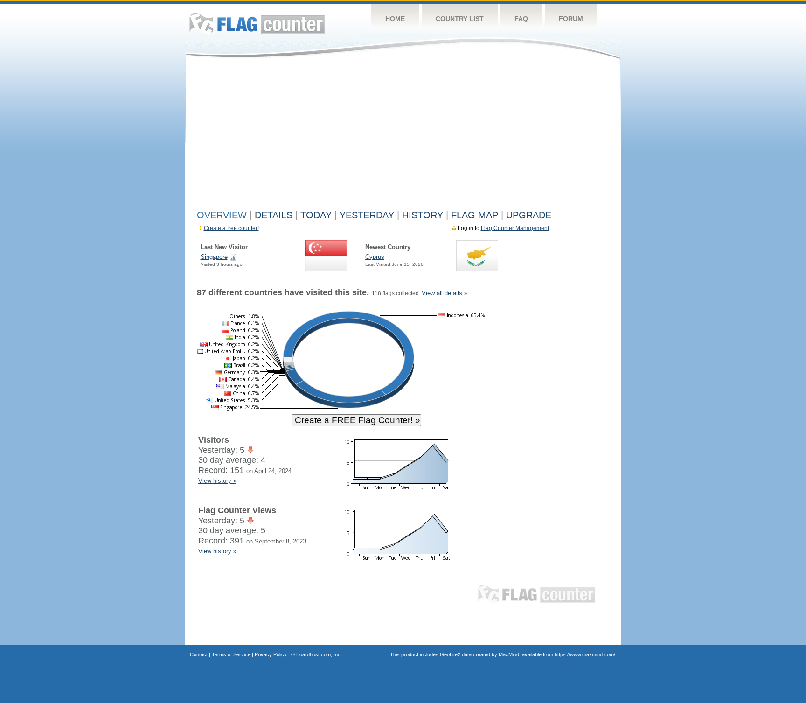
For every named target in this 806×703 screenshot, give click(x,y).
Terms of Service (231, 654)
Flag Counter (257, 23)
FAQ (521, 18)
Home (395, 18)
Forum (571, 18)
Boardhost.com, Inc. (319, 654)
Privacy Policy (271, 654)
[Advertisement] (403, 136)
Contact (199, 654)
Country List (460, 18)
